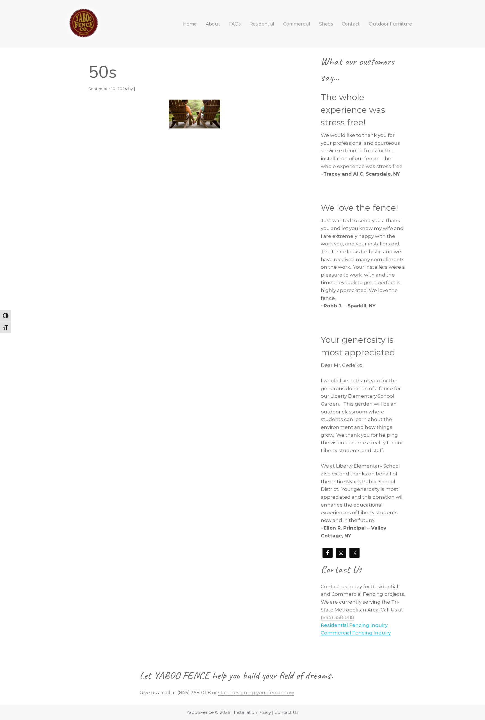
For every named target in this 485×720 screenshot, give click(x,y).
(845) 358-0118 (337, 617)
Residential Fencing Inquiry (354, 625)
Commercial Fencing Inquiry (356, 633)
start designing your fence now (256, 692)
